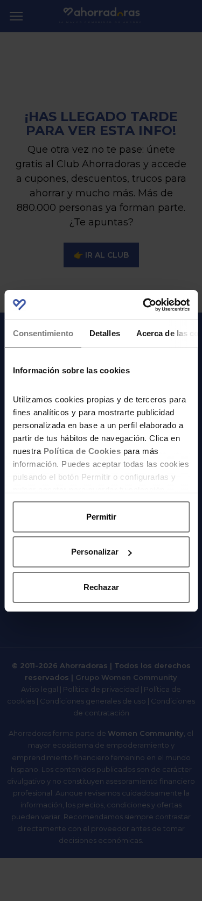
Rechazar (101, 587)
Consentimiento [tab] (42, 333)
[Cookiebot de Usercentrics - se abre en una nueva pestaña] (144, 305)
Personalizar (95, 551)
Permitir (101, 516)
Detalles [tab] (104, 333)
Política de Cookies (82, 451)
